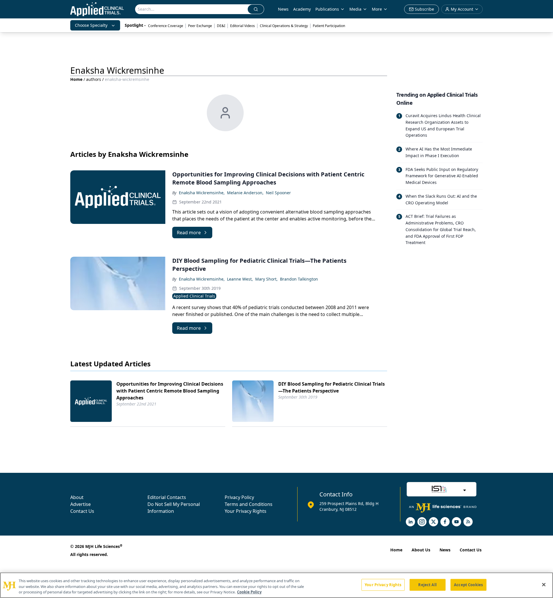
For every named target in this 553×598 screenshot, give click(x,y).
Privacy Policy (239, 497)
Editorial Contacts (166, 497)
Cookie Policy (249, 592)
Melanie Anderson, (245, 192)
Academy (302, 9)
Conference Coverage (165, 25)
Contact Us (82, 511)
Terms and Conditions (248, 504)
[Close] (543, 584)
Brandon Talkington (299, 279)
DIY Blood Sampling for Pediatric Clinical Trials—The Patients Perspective (331, 387)
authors (93, 79)
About (77, 497)
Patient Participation (329, 25)
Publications (327, 9)
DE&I (221, 25)
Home (76, 79)
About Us (421, 550)
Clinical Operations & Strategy (284, 25)
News (283, 9)
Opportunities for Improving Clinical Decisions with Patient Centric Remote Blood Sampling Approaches (169, 391)
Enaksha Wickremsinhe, (202, 192)
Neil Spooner (278, 192)
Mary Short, (266, 279)
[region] (276, 585)
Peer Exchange (200, 25)
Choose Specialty (91, 25)
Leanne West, (240, 279)
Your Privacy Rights (245, 511)
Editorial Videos (242, 25)
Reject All (427, 584)
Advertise (80, 504)
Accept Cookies (468, 584)
